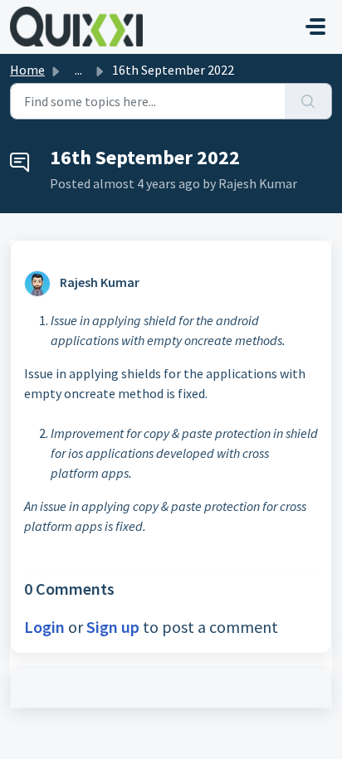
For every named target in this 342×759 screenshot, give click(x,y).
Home (27, 69)
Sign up (112, 626)
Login (44, 626)
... (78, 69)
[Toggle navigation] (315, 26)
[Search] (308, 101)
